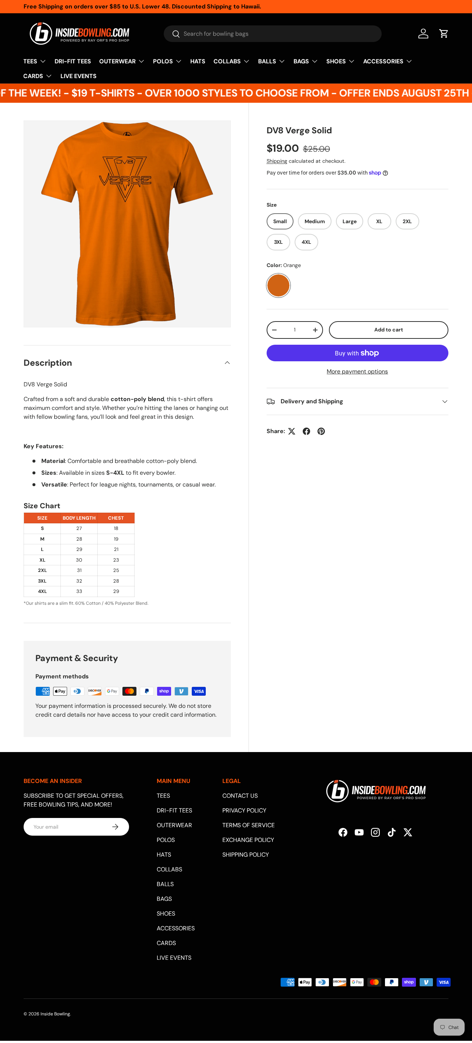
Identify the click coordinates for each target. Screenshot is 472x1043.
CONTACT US (240, 796)
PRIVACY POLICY (244, 810)
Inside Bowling (55, 1014)
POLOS (163, 61)
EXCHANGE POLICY (248, 840)
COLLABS (227, 61)
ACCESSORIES (383, 61)
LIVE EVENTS (78, 76)
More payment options (357, 371)
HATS (197, 61)
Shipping (277, 161)
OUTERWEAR (117, 61)
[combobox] (273, 33)
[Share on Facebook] (306, 431)
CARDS (33, 76)
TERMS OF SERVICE (248, 825)
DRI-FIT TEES (73, 61)
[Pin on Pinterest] (321, 431)
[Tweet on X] (291, 431)
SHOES (336, 61)
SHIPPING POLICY (245, 854)
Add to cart (388, 330)
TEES (30, 61)
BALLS (267, 61)
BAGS (301, 61)
